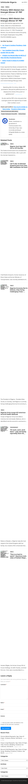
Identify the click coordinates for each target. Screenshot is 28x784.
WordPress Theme (17, 780)
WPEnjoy (25, 780)
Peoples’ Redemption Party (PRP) (9, 114)
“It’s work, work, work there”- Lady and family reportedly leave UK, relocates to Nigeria (18, 432)
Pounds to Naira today (18, 109)
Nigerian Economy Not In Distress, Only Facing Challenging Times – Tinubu (18, 290)
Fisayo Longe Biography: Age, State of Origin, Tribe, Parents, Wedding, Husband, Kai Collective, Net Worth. (14, 744)
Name (3, 702)
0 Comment (10, 14)
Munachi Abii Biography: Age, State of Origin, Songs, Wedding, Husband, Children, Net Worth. (14, 751)
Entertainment (14, 427)
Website (3, 716)
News (2, 7)
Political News (22, 114)
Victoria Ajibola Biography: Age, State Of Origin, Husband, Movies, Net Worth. (12, 737)
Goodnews (12, 119)
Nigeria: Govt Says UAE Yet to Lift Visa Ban (18, 147)
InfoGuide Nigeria (9, 2)
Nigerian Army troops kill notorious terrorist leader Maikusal (13, 413)
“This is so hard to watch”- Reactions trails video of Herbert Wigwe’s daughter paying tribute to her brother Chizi (18, 557)
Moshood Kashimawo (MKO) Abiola (9, 111)
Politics (7, 7)
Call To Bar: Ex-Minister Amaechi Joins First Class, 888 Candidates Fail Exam (18, 165)
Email (2, 709)
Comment (4, 684)
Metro (11, 144)
